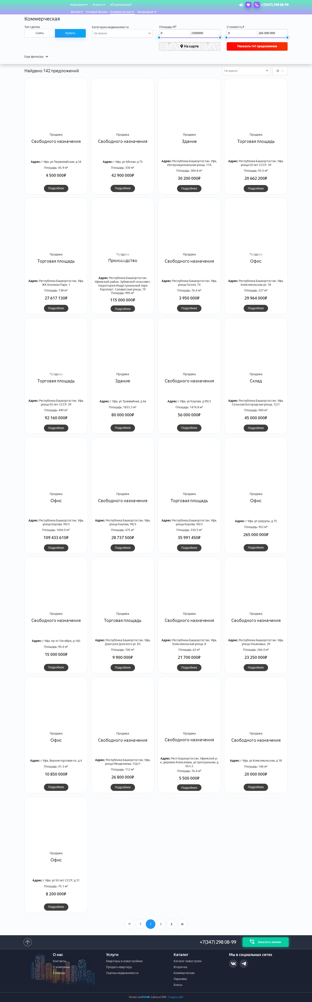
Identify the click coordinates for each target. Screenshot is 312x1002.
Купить (70, 33)
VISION (145, 997)
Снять (40, 33)
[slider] (159, 37)
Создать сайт (175, 997)
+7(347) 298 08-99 (218, 942)
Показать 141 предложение (257, 46)
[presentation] (68, 120)
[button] (118, 130)
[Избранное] (247, 5)
